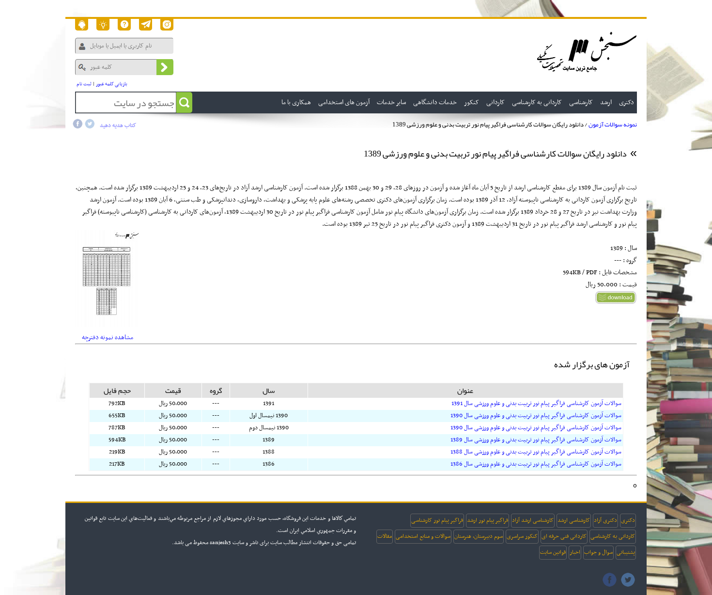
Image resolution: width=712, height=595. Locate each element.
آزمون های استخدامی (344, 102)
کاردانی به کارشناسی (612, 536)
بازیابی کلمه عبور (111, 84)
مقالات (384, 536)
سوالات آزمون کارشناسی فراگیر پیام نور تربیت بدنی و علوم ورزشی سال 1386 (535, 464)
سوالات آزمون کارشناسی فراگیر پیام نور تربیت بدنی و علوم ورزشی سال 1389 (535, 440)
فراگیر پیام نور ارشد (487, 520)
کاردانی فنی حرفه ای (564, 536)
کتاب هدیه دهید (118, 125)
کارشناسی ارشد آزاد (533, 520)
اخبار (575, 552)
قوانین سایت (553, 552)
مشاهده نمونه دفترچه (107, 337)
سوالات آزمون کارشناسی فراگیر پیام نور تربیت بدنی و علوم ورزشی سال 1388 (535, 452)
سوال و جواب (598, 552)
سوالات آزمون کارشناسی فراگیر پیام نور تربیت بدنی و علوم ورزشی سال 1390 (535, 415)
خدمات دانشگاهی (435, 102)
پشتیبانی (626, 552)
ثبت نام (84, 84)
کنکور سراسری (522, 536)
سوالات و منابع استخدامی (423, 536)
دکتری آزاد (605, 520)
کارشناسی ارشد (573, 520)
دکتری (628, 520)
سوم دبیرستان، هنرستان (478, 536)
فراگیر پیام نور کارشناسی (437, 520)
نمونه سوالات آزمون (612, 124)
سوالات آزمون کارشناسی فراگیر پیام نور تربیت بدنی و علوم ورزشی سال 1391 (536, 403)
